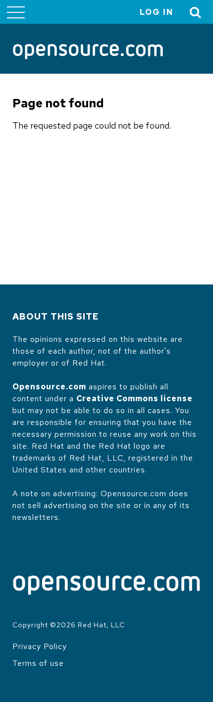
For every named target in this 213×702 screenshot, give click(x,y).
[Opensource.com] (87, 52)
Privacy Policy (39, 646)
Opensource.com (49, 386)
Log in (156, 12)
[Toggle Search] (195, 12)
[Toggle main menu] (16, 11)
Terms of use (38, 663)
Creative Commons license (134, 398)
